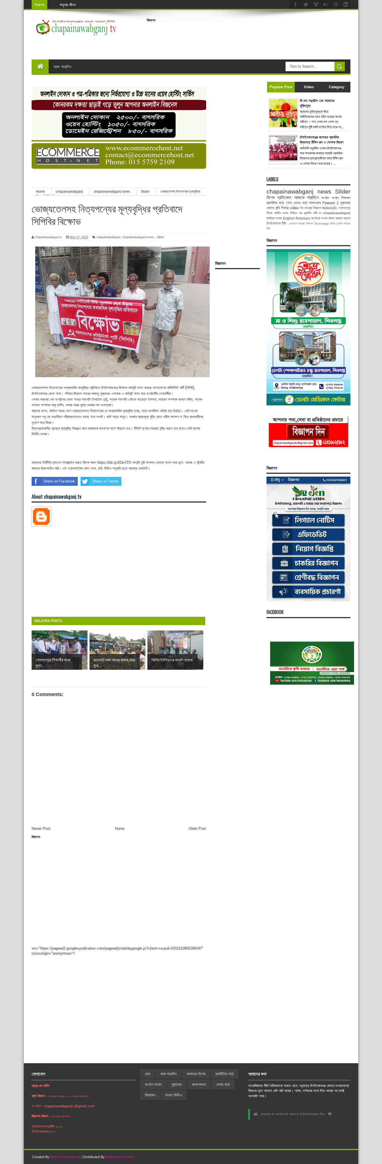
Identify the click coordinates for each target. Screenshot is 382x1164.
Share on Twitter (105, 481)
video (294, 208)
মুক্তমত (177, 1084)
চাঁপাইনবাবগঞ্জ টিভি (276, 223)
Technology (321, 223)
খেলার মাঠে (300, 203)
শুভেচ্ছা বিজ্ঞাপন (305, 223)
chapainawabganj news (138, 237)
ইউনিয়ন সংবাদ (274, 218)
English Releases (296, 218)
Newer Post (41, 828)
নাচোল (347, 218)
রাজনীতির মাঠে (275, 203)
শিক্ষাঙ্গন (345, 198)
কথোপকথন (199, 1084)
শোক (289, 203)
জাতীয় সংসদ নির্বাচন (285, 213)
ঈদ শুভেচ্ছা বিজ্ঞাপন (310, 208)
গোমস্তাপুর (344, 208)
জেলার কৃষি (273, 208)
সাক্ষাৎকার (315, 203)
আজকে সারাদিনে (306, 197)
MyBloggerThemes (119, 1157)
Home (119, 828)
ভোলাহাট (293, 223)
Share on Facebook (59, 481)
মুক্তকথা (345, 203)
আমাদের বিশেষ (196, 1074)
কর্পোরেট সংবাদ (319, 218)
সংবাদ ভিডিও (173, 1095)
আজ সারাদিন (62, 66)
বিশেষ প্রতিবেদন (279, 197)
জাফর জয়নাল (336, 218)
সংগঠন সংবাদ (329, 198)
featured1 (329, 208)
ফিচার (269, 213)
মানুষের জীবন (68, 4)
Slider (160, 237)
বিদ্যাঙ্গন (150, 1095)
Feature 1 (330, 203)
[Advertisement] (248, 37)
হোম (147, 1074)
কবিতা (332, 223)
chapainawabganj (108, 237)
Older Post (197, 828)
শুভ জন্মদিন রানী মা (310, 213)
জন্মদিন (340, 223)
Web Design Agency (65, 1157)
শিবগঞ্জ (285, 208)
